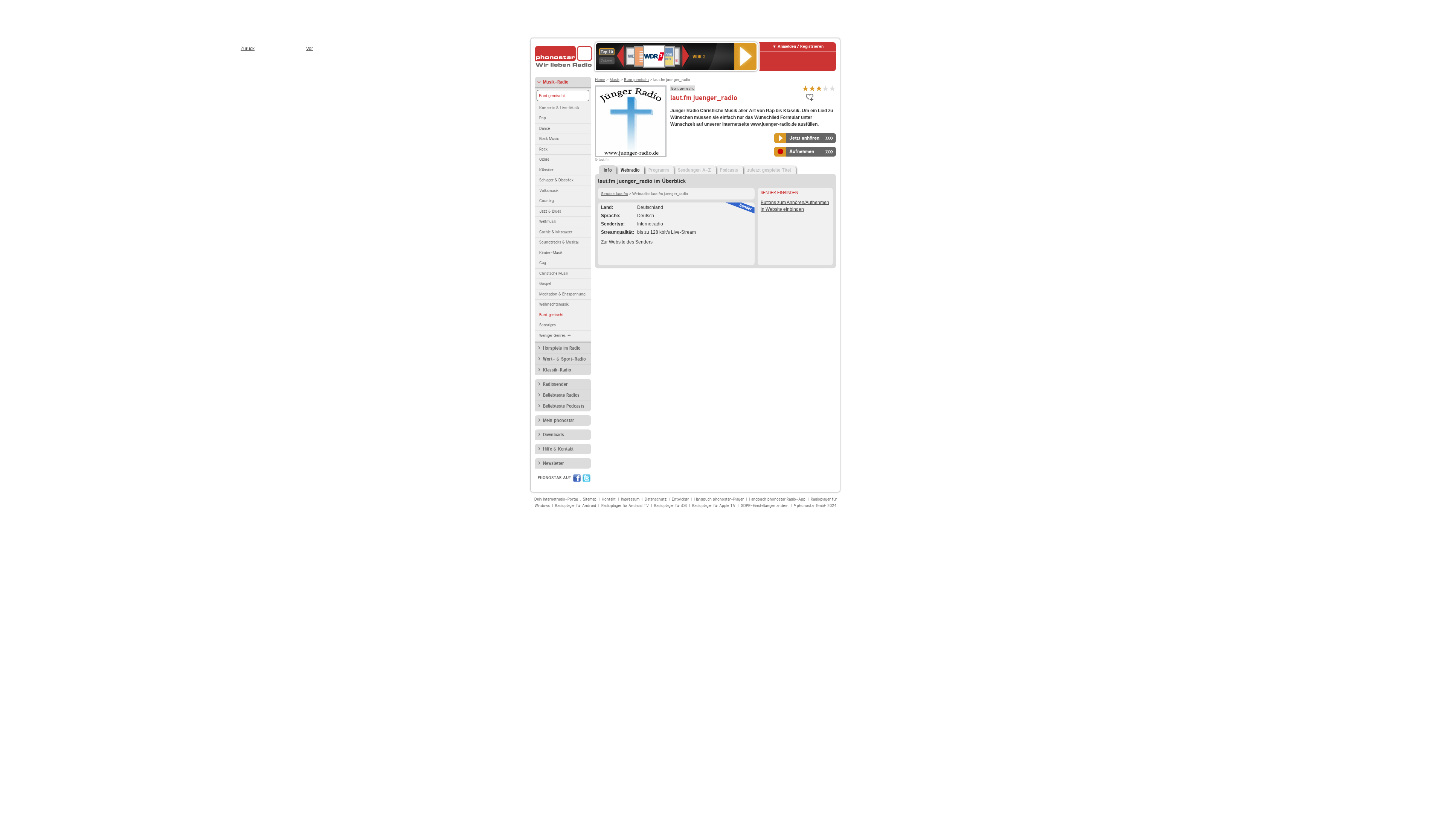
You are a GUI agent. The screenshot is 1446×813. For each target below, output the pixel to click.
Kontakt (609, 499)
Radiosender (555, 384)
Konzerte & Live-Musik (559, 107)
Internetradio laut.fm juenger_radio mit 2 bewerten (812, 88)
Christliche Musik (553, 273)
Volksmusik (548, 190)
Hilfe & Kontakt (558, 449)
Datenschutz (656, 499)
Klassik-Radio (557, 370)
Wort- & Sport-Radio (564, 359)
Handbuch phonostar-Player (719, 499)
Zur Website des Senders (627, 242)
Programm (658, 170)
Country (546, 200)
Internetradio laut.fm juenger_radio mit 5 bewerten (832, 88)
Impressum (630, 499)
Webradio (630, 170)
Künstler (546, 169)
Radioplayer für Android (575, 505)
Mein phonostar (558, 420)
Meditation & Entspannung (562, 294)
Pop (542, 118)
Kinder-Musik (551, 252)
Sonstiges (547, 325)
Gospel (545, 283)
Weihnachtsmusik (554, 304)
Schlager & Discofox (556, 180)
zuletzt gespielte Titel (769, 170)
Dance (544, 128)
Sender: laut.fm (614, 194)
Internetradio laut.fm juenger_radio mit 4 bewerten (825, 88)
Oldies (544, 159)
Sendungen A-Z (694, 170)
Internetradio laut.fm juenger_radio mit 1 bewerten (805, 88)
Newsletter (553, 463)
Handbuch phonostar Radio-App (777, 499)
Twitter (586, 478)
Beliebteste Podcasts (563, 406)
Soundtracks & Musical (558, 242)
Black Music (549, 138)
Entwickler (680, 499)
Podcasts (729, 170)
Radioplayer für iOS (670, 505)
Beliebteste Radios (561, 395)
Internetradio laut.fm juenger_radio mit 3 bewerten (819, 88)
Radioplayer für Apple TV (713, 505)
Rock (543, 149)
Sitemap (589, 499)
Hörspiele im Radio (561, 348)
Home (600, 80)
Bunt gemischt (552, 95)
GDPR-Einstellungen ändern (765, 505)
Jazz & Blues (550, 211)
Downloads (553, 434)
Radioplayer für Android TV (625, 505)
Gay (542, 262)
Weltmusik (547, 221)
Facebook (577, 478)
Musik (614, 80)
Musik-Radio (555, 82)
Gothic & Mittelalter (555, 232)
